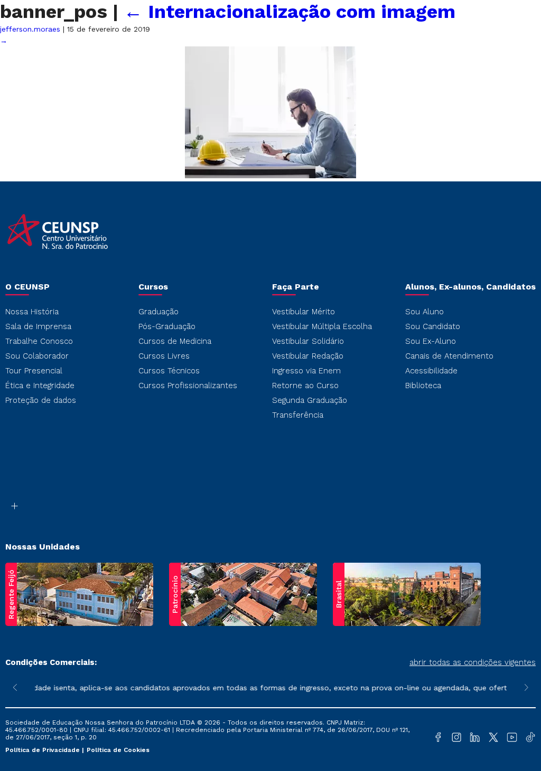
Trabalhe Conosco (39, 341)
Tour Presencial (33, 370)
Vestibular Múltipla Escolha (322, 326)
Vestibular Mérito (303, 311)
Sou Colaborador (37, 356)
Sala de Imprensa (38, 326)
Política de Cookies (118, 750)
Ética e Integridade (39, 385)
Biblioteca (423, 385)
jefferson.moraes (30, 29)
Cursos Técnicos (169, 370)
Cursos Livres (164, 356)
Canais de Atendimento (449, 356)
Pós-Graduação (166, 326)
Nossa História (32, 311)
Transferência (297, 415)
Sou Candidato (432, 326)
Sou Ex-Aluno (430, 341)
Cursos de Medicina (174, 341)
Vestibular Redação (307, 356)
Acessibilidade (431, 370)
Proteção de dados (40, 400)
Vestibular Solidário (308, 341)
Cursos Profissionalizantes (187, 385)
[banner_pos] (270, 175)
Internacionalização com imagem (289, 12)
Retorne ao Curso (305, 385)
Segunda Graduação (309, 400)
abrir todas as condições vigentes (472, 662)
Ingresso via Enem (306, 370)
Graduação (158, 311)
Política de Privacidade (43, 750)
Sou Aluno (424, 311)
